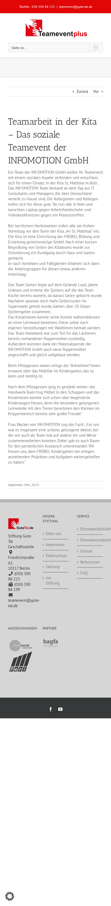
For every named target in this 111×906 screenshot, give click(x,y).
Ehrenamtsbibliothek (90, 528)
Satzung (53, 566)
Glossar (86, 551)
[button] (9, 896)
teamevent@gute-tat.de (75, 7)
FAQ (84, 572)
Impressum (55, 544)
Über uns (53, 533)
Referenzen (90, 562)
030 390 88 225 (43, 7)
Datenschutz (56, 555)
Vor (96, 91)
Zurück (82, 91)
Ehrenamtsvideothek (90, 540)
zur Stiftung (53, 580)
